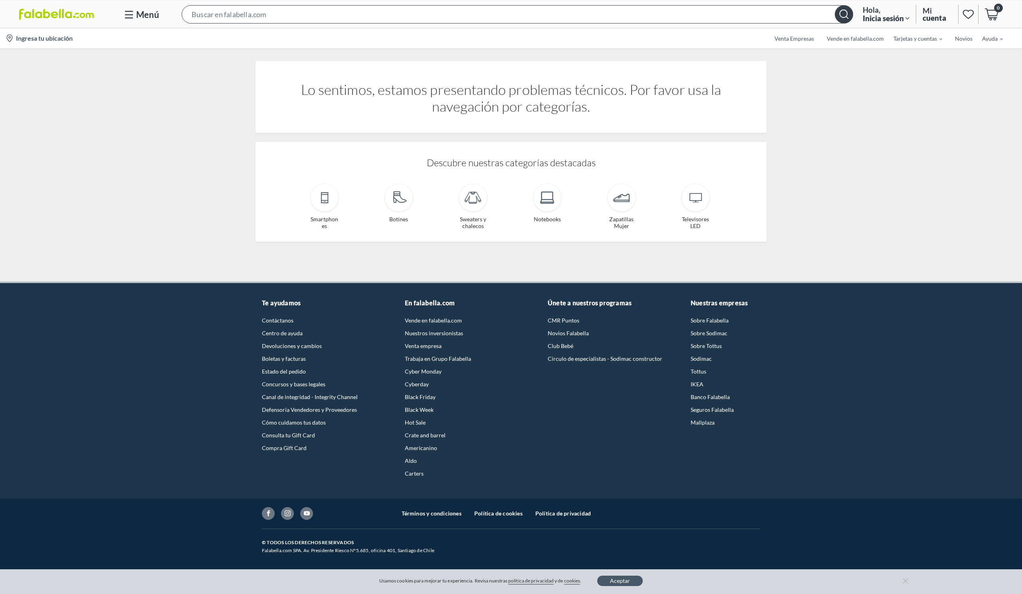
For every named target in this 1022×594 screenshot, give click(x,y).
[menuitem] (913, 38)
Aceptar (620, 580)
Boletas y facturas (284, 358)
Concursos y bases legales (293, 384)
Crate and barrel (425, 435)
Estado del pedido (284, 371)
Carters (414, 473)
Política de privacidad (563, 513)
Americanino (421, 448)
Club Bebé (560, 345)
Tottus (698, 371)
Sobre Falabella (710, 320)
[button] (517, 14)
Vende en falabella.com (433, 320)
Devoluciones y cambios (292, 345)
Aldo (411, 460)
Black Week (419, 409)
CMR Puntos (563, 320)
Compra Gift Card (284, 448)
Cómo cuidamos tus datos (294, 422)
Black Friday (420, 396)
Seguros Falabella (712, 409)
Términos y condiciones (431, 513)
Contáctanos (277, 320)
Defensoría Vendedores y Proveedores (309, 409)
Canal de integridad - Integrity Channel (310, 396)
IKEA (697, 384)
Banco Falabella (710, 396)
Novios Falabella (568, 333)
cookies (572, 581)
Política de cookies (498, 513)
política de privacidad (531, 581)
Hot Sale (415, 422)
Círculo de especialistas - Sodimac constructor (605, 358)
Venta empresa (423, 345)
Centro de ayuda (282, 333)
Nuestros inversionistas (434, 333)
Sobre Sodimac (709, 333)
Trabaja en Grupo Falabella (438, 358)
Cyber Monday (423, 371)
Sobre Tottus (706, 345)
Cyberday (417, 384)
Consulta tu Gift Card (288, 435)
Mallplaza (703, 422)
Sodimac (701, 358)
